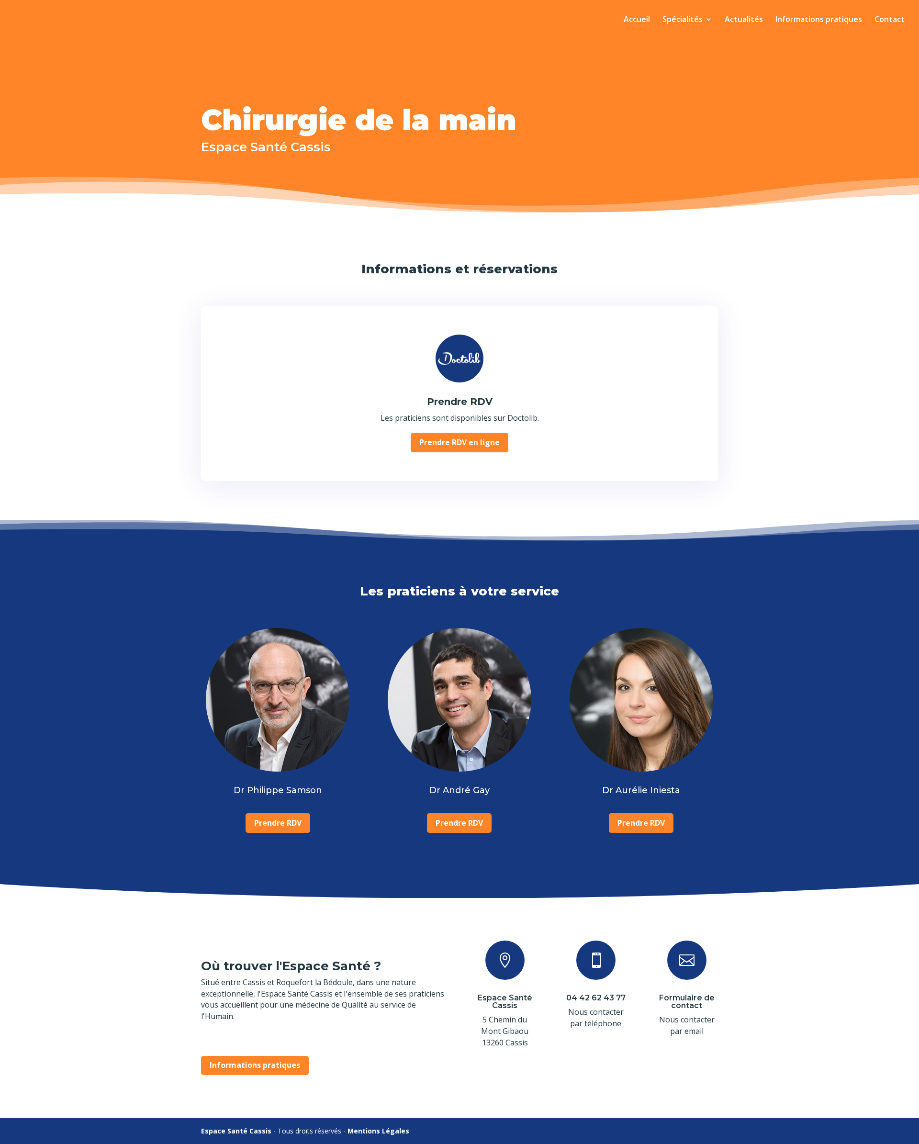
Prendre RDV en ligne (459, 442)
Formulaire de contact (687, 1001)
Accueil (637, 20)
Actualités (744, 20)
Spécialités (682, 20)
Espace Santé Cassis (505, 1001)
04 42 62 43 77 (596, 997)
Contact (889, 20)
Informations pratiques (818, 20)
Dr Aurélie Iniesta (641, 790)
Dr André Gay (459, 790)
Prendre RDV (460, 401)
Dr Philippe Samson (278, 790)
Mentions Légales (378, 1130)
